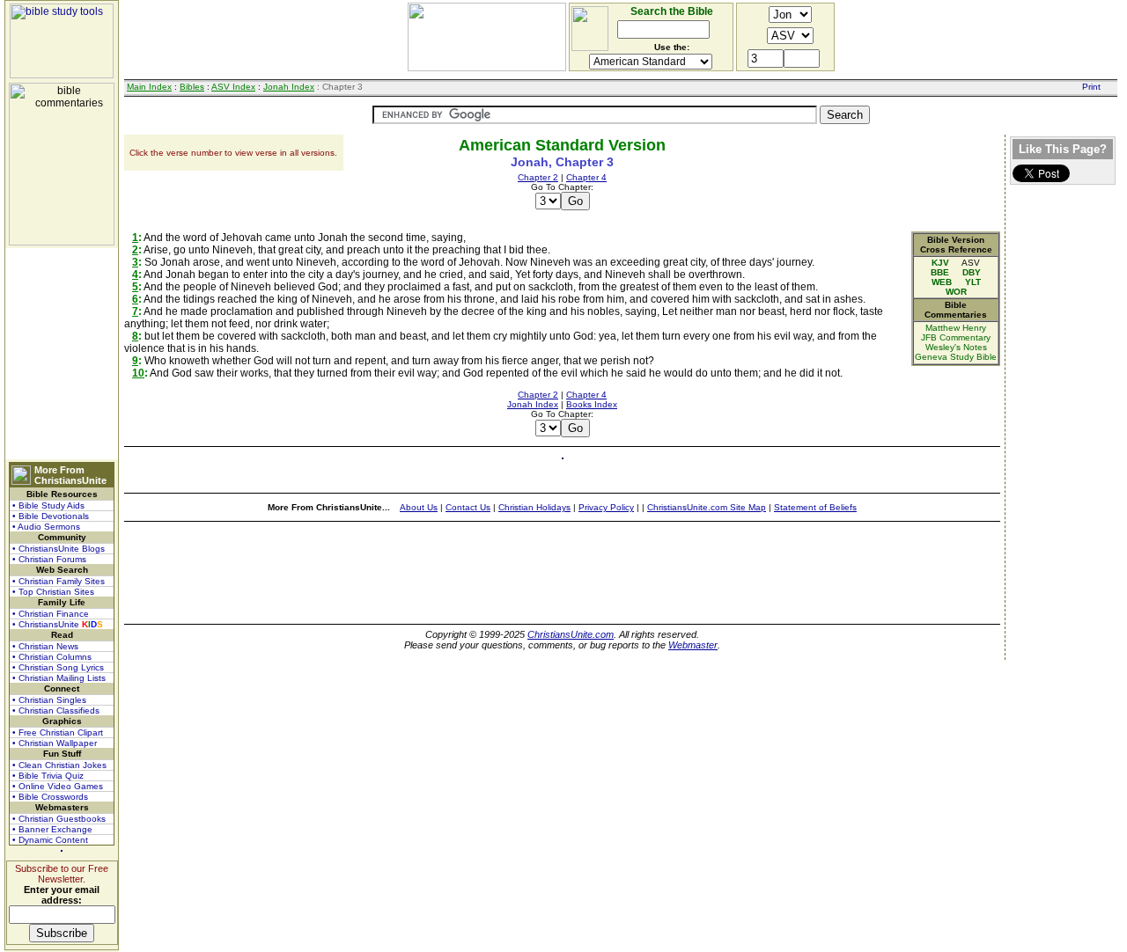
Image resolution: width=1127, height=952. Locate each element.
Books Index (591, 404)
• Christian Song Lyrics (58, 667)
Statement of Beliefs (815, 507)
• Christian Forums (49, 559)
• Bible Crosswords (50, 797)
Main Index (149, 87)
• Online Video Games (57, 786)
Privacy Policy (606, 507)
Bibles (192, 87)
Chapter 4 (586, 177)
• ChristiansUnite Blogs (58, 548)
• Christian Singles (49, 700)
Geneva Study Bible (956, 357)
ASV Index (233, 87)
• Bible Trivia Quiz (48, 775)
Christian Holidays (534, 507)
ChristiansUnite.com (570, 634)
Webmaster (693, 645)
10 (138, 373)
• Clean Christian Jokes (59, 765)
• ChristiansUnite (57, 624)
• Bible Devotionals (50, 516)
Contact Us (468, 507)
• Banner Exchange (52, 829)
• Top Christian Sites (53, 592)
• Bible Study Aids (48, 505)
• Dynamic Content (50, 840)
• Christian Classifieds (55, 710)
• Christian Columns (52, 657)
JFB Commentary (956, 337)
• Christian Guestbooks (59, 819)
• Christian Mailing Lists (59, 678)
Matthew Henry (955, 328)
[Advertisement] (61, 353)
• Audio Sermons (46, 526)
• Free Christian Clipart (57, 732)
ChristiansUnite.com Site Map (706, 507)
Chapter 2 (538, 177)
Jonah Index (288, 87)
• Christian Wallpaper (54, 743)
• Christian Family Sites (58, 581)
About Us (419, 507)
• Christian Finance (50, 614)
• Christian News (45, 646)
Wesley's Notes (956, 347)
